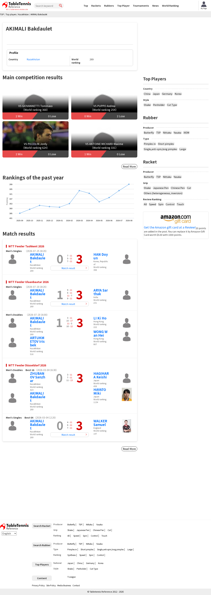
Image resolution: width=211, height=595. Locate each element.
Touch (180, 204)
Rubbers (109, 5)
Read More (129, 166)
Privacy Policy (38, 585)
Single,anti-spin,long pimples (160, 149)
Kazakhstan (33, 59)
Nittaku (167, 132)
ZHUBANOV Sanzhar (37, 377)
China (147, 93)
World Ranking (170, 5)
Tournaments (141, 5)
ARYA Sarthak (100, 292)
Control (170, 204)
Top (86, 5)
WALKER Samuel (100, 423)
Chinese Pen (178, 188)
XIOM (186, 132)
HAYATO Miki (99, 391)
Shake (147, 104)
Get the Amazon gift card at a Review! (170, 227)
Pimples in (150, 143)
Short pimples (166, 143)
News (155, 5)
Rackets (96, 5)
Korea (178, 93)
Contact (76, 585)
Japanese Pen (160, 188)
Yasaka (177, 132)
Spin (160, 204)
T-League (71, 576)
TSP (158, 132)
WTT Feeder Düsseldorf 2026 (27, 365)
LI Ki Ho (99, 318)
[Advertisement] (30, 487)
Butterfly (149, 132)
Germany (167, 93)
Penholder (159, 104)
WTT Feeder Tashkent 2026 (26, 246)
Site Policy (51, 585)
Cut (189, 188)
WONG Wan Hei (100, 333)
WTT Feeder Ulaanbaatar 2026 (28, 282)
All (145, 204)
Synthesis (71, 555)
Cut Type (172, 104)
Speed (152, 204)
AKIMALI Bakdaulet (37, 258)
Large (183, 149)
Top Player (123, 5)
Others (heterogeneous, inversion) (163, 193)
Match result (68, 268)
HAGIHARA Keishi (101, 375)
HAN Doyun (100, 256)
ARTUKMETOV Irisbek (37, 341)
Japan (156, 93)
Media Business (64, 585)
